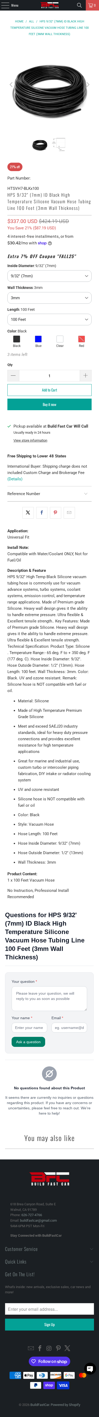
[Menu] (2, 5)
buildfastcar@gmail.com (38, 1220)
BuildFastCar (39, 1405)
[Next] (87, 84)
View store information (30, 440)
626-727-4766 (31, 1215)
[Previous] (11, 84)
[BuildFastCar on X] (68, 1349)
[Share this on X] (28, 513)
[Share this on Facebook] (42, 513)
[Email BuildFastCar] (31, 1349)
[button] (90, 1369)
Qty (10, 365)
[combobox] (49, 276)
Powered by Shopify (65, 1405)
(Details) (14, 479)
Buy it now (49, 404)
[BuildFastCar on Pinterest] (58, 1349)
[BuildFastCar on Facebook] (40, 1349)
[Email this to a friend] (69, 513)
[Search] (79, 5)
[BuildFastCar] (49, 5)
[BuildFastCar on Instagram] (49, 1349)
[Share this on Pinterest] (55, 513)
